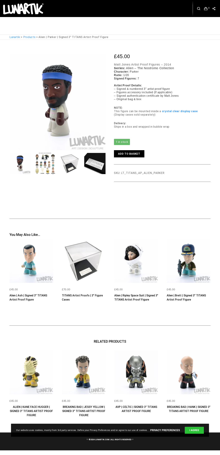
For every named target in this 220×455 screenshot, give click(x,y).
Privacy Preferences (165, 430)
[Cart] (205, 8)
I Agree (194, 430)
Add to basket (129, 153)
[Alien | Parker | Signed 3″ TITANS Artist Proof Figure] (116, 191)
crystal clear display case (180, 111)
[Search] (198, 8)
